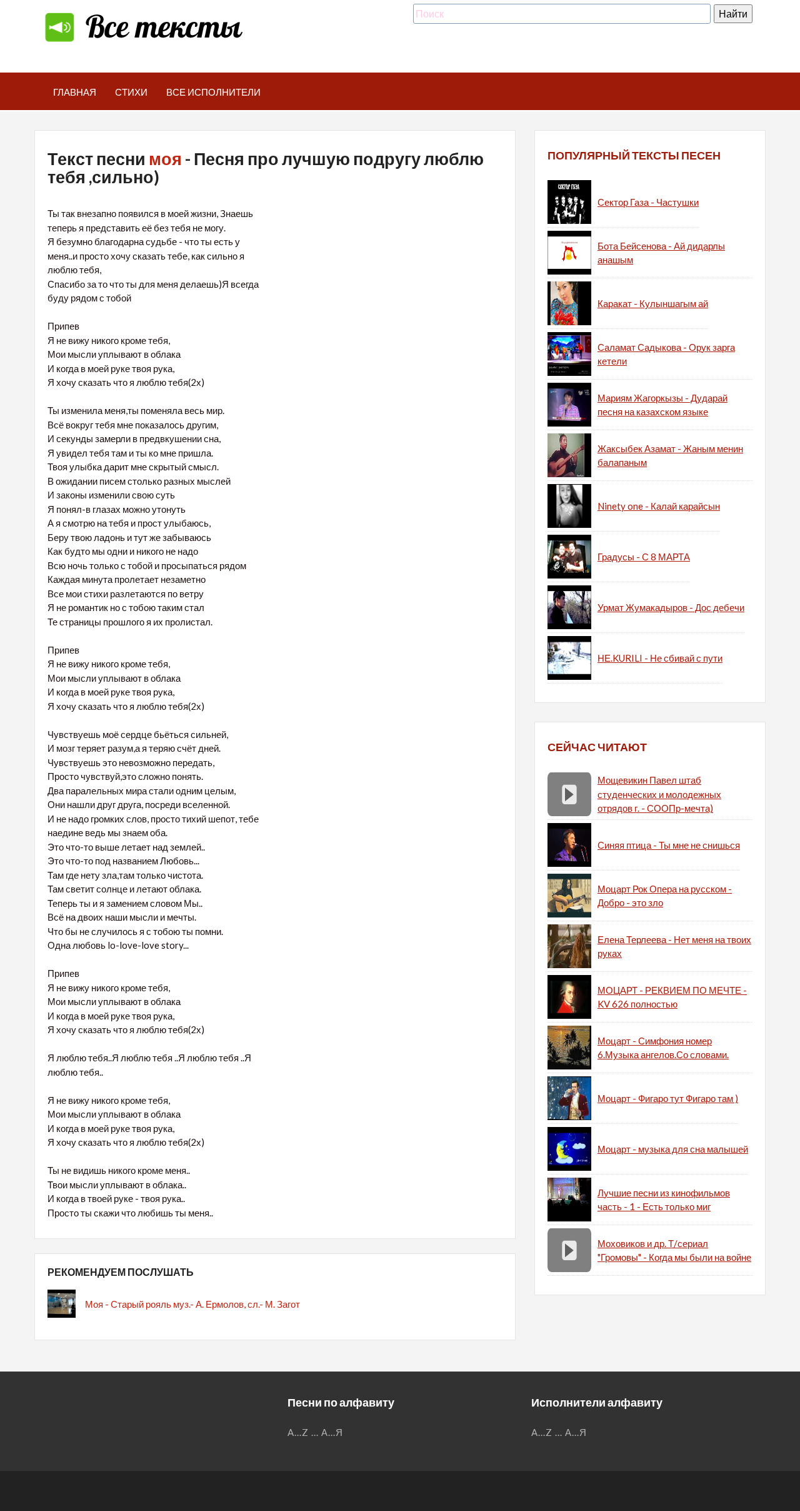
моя (165, 158)
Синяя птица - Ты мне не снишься (669, 845)
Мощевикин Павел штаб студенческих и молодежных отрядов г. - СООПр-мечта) (659, 794)
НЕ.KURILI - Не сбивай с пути (660, 658)
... (315, 1432)
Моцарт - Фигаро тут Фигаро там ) (668, 1098)
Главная (74, 92)
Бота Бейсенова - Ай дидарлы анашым (661, 253)
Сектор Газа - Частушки (648, 202)
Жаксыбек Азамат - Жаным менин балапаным (670, 455)
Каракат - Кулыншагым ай (653, 303)
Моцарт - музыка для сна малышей (673, 1149)
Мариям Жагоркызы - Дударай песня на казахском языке (663, 405)
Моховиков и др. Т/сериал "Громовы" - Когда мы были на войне (674, 1250)
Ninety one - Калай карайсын (659, 506)
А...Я (332, 1432)
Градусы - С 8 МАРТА (644, 556)
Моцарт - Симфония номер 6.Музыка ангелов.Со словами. (663, 1048)
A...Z (298, 1432)
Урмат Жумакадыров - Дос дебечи (671, 607)
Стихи (131, 92)
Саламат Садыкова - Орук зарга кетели (666, 354)
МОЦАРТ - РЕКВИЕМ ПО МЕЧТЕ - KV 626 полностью (672, 997)
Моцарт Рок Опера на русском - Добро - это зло (665, 896)
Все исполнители (213, 92)
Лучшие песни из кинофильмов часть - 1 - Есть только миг (664, 1200)
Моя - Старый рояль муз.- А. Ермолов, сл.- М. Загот (192, 1304)
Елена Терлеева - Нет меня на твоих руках (674, 946)
